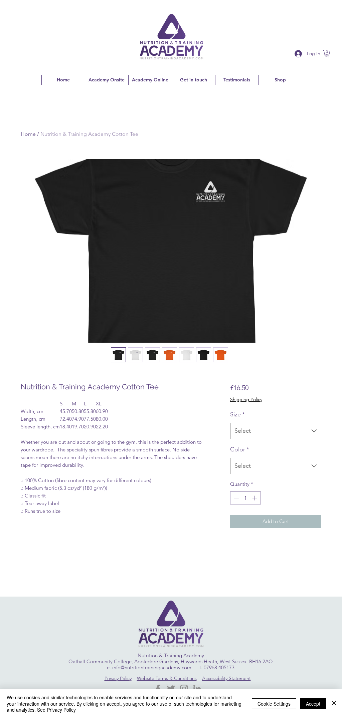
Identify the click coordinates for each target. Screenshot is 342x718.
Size (237, 414)
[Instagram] (184, 688)
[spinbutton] (245, 498)
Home (28, 134)
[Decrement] (235, 498)
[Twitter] (171, 688)
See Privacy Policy (56, 709)
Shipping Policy (246, 399)
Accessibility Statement (226, 678)
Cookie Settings (274, 703)
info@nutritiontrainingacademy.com (151, 667)
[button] (327, 53)
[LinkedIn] (197, 688)
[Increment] (255, 498)
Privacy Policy (118, 678)
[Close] (334, 703)
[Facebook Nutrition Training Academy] (158, 688)
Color (239, 449)
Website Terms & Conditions (167, 678)
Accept (313, 703)
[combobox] (275, 431)
